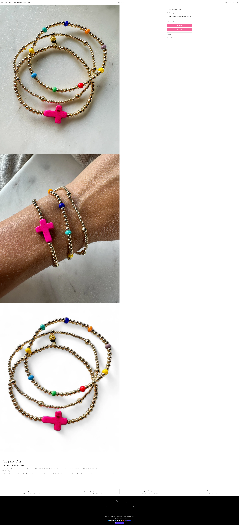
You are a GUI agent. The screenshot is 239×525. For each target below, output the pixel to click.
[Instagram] (116, 511)
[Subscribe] (132, 506)
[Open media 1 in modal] (60, 79)
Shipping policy (119, 516)
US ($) (226, 2)
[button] (230, 2)
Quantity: (168, 18)
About (10, 2)
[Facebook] (119, 511)
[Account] (233, 2)
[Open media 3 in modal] (60, 377)
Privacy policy (107, 516)
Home (2, 2)
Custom (14, 2)
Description (169, 34)
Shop (6, 2)
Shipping (168, 13)
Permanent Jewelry (21, 2)
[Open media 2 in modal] (60, 228)
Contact (29, 2)
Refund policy (113, 516)
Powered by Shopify (123, 518)
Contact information (127, 516)
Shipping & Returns (171, 37)
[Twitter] (122, 511)
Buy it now (179, 29)
